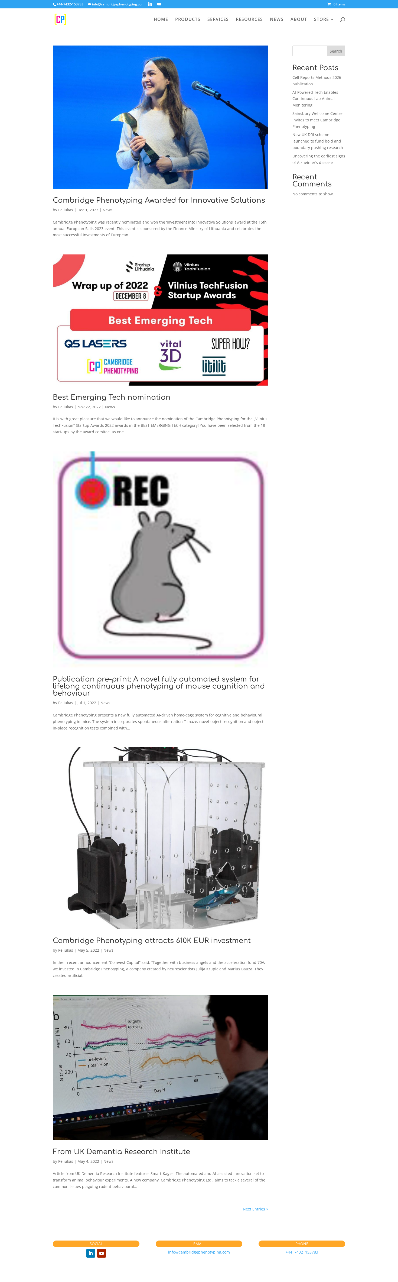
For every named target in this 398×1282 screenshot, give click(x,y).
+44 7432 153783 (302, 1252)
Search (336, 51)
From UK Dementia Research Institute (121, 1152)
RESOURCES (249, 19)
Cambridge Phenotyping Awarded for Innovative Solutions (159, 200)
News (108, 209)
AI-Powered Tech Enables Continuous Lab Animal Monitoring (315, 99)
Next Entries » (255, 1209)
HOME (161, 19)
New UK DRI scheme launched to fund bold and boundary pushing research (317, 141)
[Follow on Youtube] (101, 1253)
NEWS (276, 19)
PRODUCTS (187, 19)
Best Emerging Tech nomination (112, 397)
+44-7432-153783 (70, 4)
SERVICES (218, 19)
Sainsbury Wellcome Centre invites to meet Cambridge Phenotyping (317, 120)
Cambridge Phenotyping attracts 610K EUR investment (152, 941)
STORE (321, 19)
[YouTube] (159, 4)
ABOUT (299, 19)
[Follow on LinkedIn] (90, 1253)
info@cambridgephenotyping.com (199, 1252)
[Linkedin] (150, 4)
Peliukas (65, 209)
